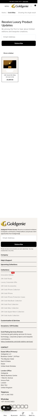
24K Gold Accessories (8, 286)
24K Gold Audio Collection (10, 315)
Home (4, 12)
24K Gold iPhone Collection (10, 289)
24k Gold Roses (6, 278)
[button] (8, 70)
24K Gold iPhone (7, 293)
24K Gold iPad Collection (9, 304)
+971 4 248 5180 (7, 394)
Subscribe (19, 43)
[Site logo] (20, 6)
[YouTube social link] (22, 406)
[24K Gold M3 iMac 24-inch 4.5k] (10, 65)
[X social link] (14, 406)
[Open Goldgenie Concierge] (6, 407)
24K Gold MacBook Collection (11, 301)
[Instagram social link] (18, 406)
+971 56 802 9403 (7, 401)
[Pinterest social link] (26, 406)
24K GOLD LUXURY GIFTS (18, 1)
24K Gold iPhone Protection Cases (13, 297)
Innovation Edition (7, 274)
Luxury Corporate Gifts (9, 282)
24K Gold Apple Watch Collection (12, 312)
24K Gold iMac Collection (10, 308)
